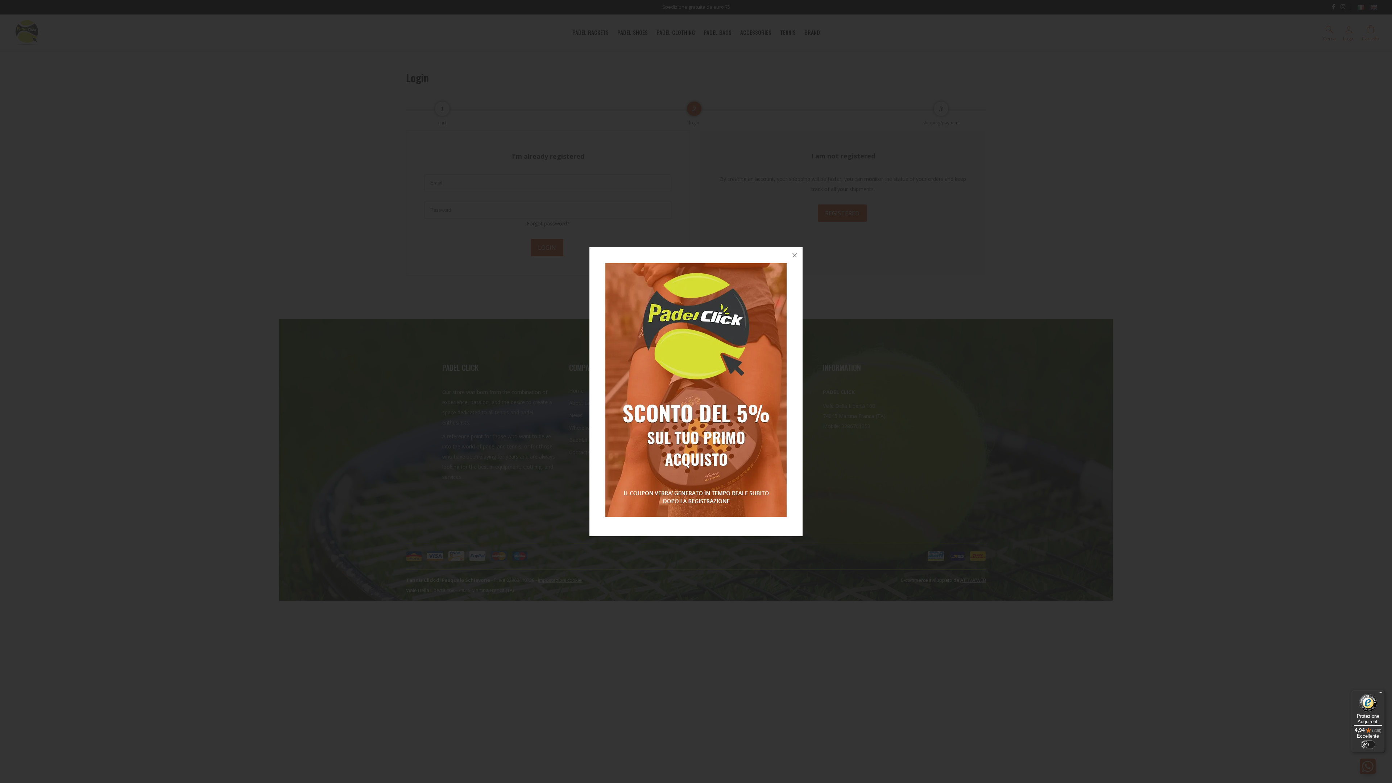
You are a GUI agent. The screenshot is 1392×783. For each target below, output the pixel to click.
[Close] (795, 255)
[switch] (1368, 744)
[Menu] (1380, 694)
